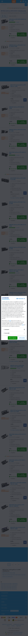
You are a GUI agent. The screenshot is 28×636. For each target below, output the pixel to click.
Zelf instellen (22, 338)
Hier (23, 324)
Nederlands (20, 298)
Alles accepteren (12, 338)
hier (10, 320)
